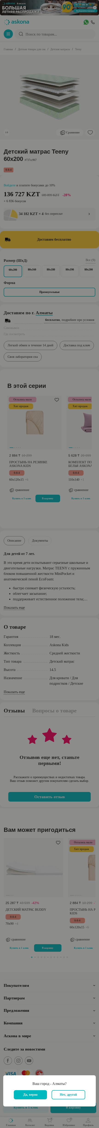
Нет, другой (68, 1094)
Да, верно (30, 1094)
